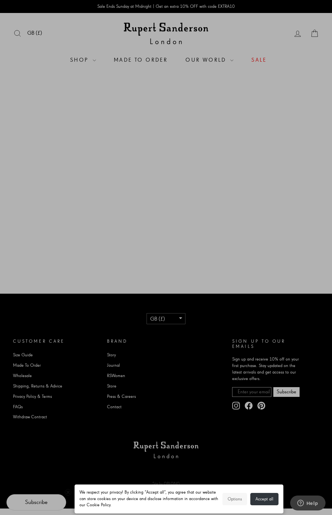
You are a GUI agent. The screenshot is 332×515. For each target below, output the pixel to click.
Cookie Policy (98, 505)
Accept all (264, 499)
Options (235, 499)
